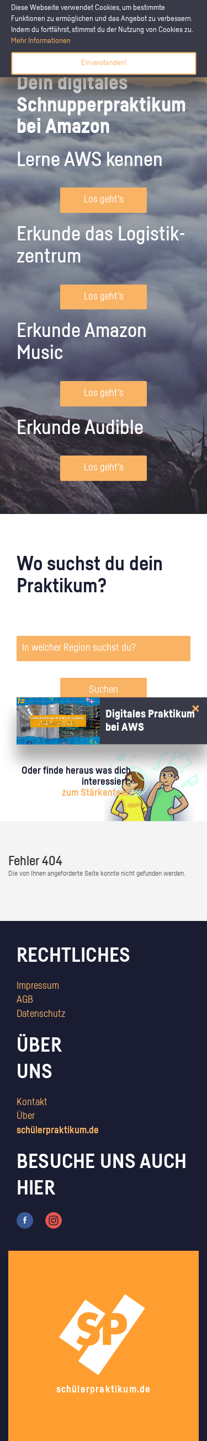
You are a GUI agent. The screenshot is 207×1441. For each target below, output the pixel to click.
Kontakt (32, 1102)
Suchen (103, 690)
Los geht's (104, 200)
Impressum (38, 986)
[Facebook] (25, 1220)
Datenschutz (41, 1014)
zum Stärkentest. (96, 793)
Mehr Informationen (41, 41)
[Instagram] (53, 1220)
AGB (25, 1000)
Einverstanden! (103, 63)
